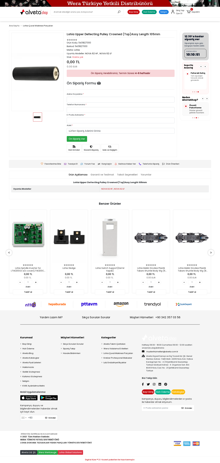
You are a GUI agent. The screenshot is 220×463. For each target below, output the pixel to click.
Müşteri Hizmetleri (155, 317)
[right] (211, 252)
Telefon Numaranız (77, 104)
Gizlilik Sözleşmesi (31, 371)
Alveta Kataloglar (30, 357)
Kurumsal (26, 337)
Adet (70, 125)
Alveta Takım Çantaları (114, 344)
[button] (193, 12)
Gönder (52, 417)
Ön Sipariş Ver (77, 139)
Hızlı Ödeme (149, 11)
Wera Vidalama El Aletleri (116, 348)
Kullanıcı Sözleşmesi (32, 376)
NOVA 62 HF (107, 188)
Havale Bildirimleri (71, 353)
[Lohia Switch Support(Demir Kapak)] (110, 237)
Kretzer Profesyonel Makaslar (118, 357)
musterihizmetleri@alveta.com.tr (162, 351)
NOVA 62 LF (119, 188)
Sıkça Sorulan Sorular (96, 317)
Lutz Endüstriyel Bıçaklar (115, 362)
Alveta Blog (27, 353)
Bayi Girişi (133, 11)
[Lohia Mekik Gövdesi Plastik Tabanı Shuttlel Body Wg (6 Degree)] (151, 237)
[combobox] (23, 417)
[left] (9, 252)
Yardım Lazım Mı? (51, 317)
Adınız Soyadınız (75, 94)
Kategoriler (108, 337)
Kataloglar (178, 392)
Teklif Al (28, 292)
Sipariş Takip (69, 348)
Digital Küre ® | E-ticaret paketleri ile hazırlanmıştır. (110, 459)
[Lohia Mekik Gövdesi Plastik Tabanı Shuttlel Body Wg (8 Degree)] (192, 237)
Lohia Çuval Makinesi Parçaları (118, 353)
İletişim (163, 11)
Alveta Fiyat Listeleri (31, 362)
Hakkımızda (28, 367)
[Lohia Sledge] (69, 237)
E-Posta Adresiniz (76, 114)
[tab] (78, 175)
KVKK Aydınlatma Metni (33, 385)
